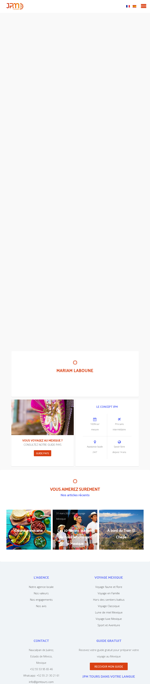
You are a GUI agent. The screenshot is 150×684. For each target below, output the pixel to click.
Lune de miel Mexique (109, 612)
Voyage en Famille (109, 593)
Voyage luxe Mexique (109, 619)
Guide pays (42, 453)
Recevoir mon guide (108, 666)
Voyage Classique (109, 606)
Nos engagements (41, 599)
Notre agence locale (41, 587)
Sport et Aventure (109, 625)
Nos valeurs (41, 593)
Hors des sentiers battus (109, 599)
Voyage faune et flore (108, 587)
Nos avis (41, 606)
